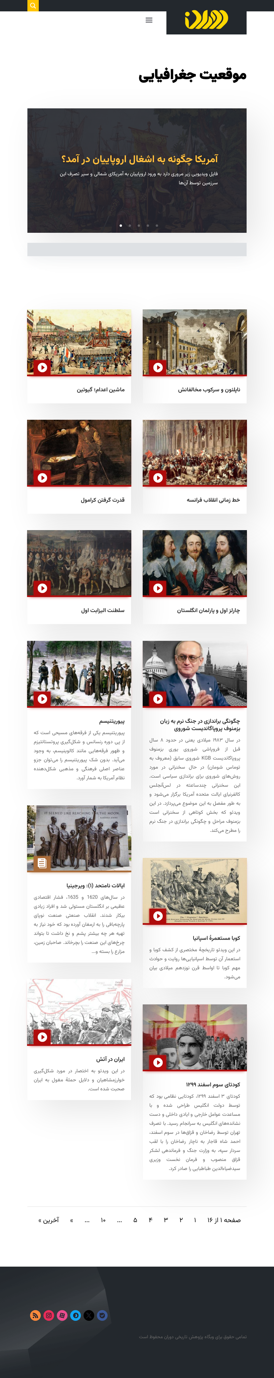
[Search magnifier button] (33, 5)
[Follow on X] (89, 1315)
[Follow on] (115, 1315)
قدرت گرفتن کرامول (103, 500)
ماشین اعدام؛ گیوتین (101, 390)
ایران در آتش (110, 1059)
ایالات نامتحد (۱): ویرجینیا (95, 886)
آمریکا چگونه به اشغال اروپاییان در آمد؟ (139, 160)
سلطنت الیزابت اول (103, 610)
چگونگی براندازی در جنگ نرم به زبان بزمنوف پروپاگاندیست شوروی (200, 725)
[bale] (102, 1315)
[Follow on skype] (75, 1315)
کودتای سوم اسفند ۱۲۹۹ (213, 1085)
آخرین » (48, 1220)
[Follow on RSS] (35, 1315)
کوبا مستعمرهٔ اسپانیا (216, 938)
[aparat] (62, 1315)
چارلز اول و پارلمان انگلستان (208, 610)
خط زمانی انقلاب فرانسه (213, 500)
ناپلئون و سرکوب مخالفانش (209, 390)
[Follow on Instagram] (48, 1315)
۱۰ (103, 1220)
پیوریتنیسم (112, 721)
